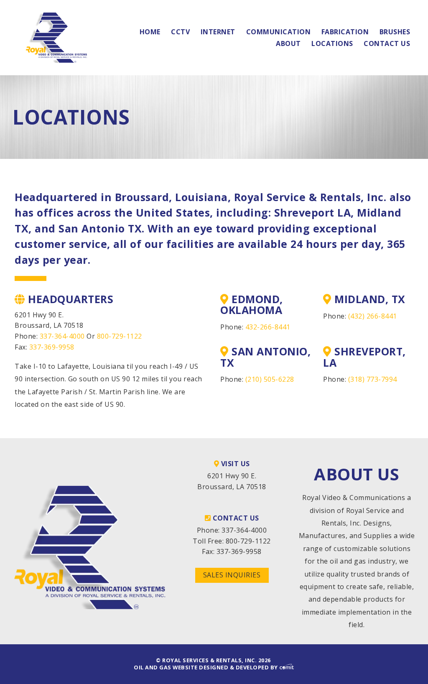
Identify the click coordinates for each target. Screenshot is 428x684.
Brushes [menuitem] (395, 31)
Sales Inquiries (232, 574)
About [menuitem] (288, 43)
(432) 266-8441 (372, 316)
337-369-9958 (51, 347)
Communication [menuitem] (278, 31)
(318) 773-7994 (372, 379)
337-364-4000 (62, 336)
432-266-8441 (267, 327)
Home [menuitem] (150, 31)
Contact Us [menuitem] (387, 43)
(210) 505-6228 (269, 379)
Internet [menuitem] (218, 31)
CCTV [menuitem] (180, 31)
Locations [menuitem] (332, 43)
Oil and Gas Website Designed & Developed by (206, 667)
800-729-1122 (119, 336)
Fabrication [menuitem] (345, 31)
